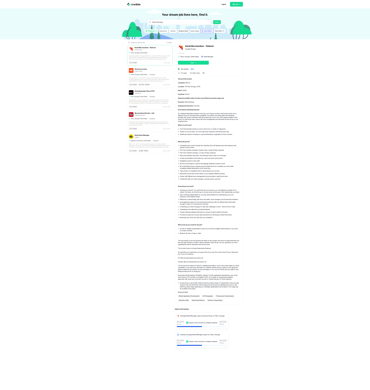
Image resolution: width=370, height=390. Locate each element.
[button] (211, 22)
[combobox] (151, 31)
